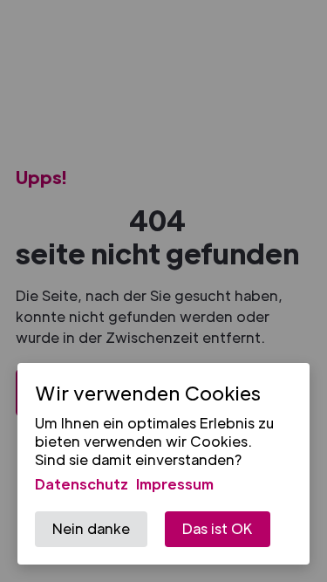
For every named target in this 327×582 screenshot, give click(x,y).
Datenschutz (81, 484)
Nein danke (91, 528)
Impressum (175, 484)
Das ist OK (217, 528)
